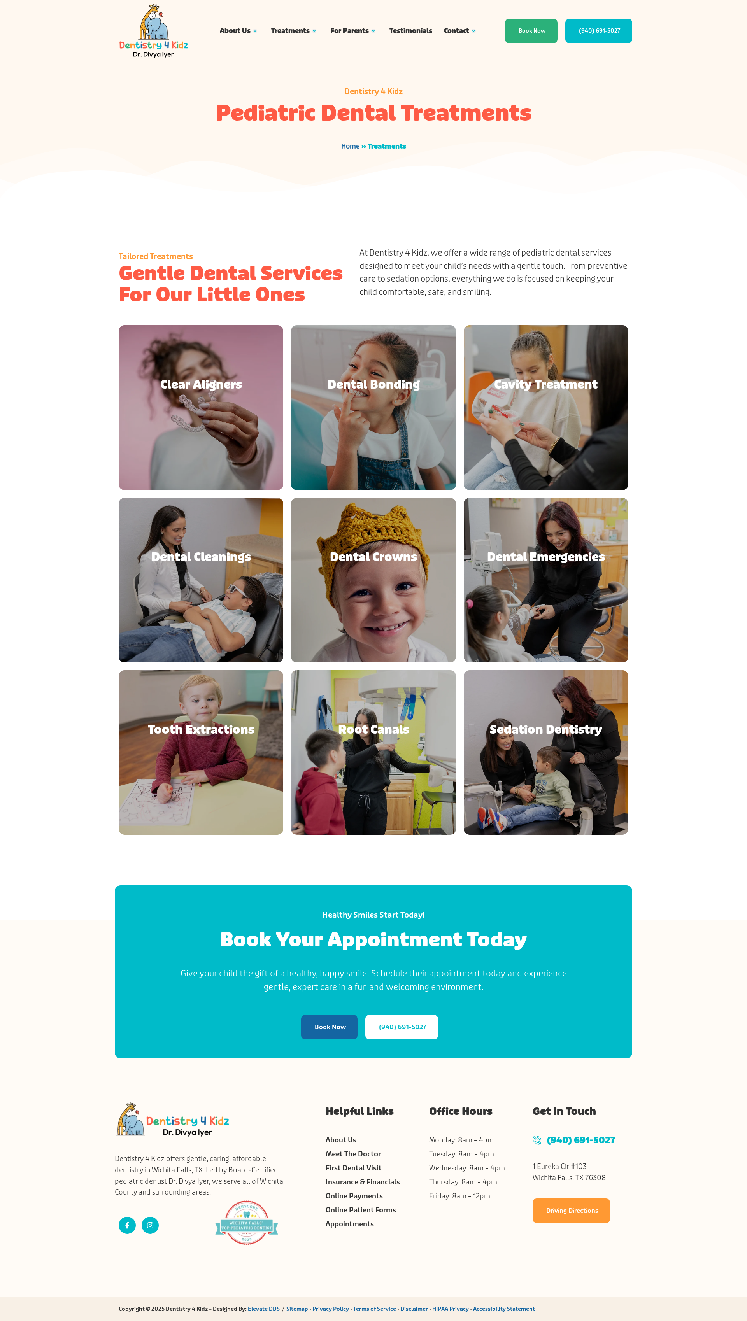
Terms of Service (374, 1308)
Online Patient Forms (361, 1210)
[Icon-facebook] (127, 1225)
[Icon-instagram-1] (150, 1225)
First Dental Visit (354, 1168)
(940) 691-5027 (581, 1140)
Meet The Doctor (353, 1154)
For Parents (349, 30)
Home (350, 146)
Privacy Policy (330, 1308)
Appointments (350, 1224)
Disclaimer (414, 1308)
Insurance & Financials (363, 1182)
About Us (235, 30)
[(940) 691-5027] (537, 1140)
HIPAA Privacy (450, 1308)
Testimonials (410, 30)
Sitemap (297, 1308)
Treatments (290, 30)
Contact (456, 30)
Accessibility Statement (504, 1308)
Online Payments (354, 1196)
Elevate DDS (264, 1308)
